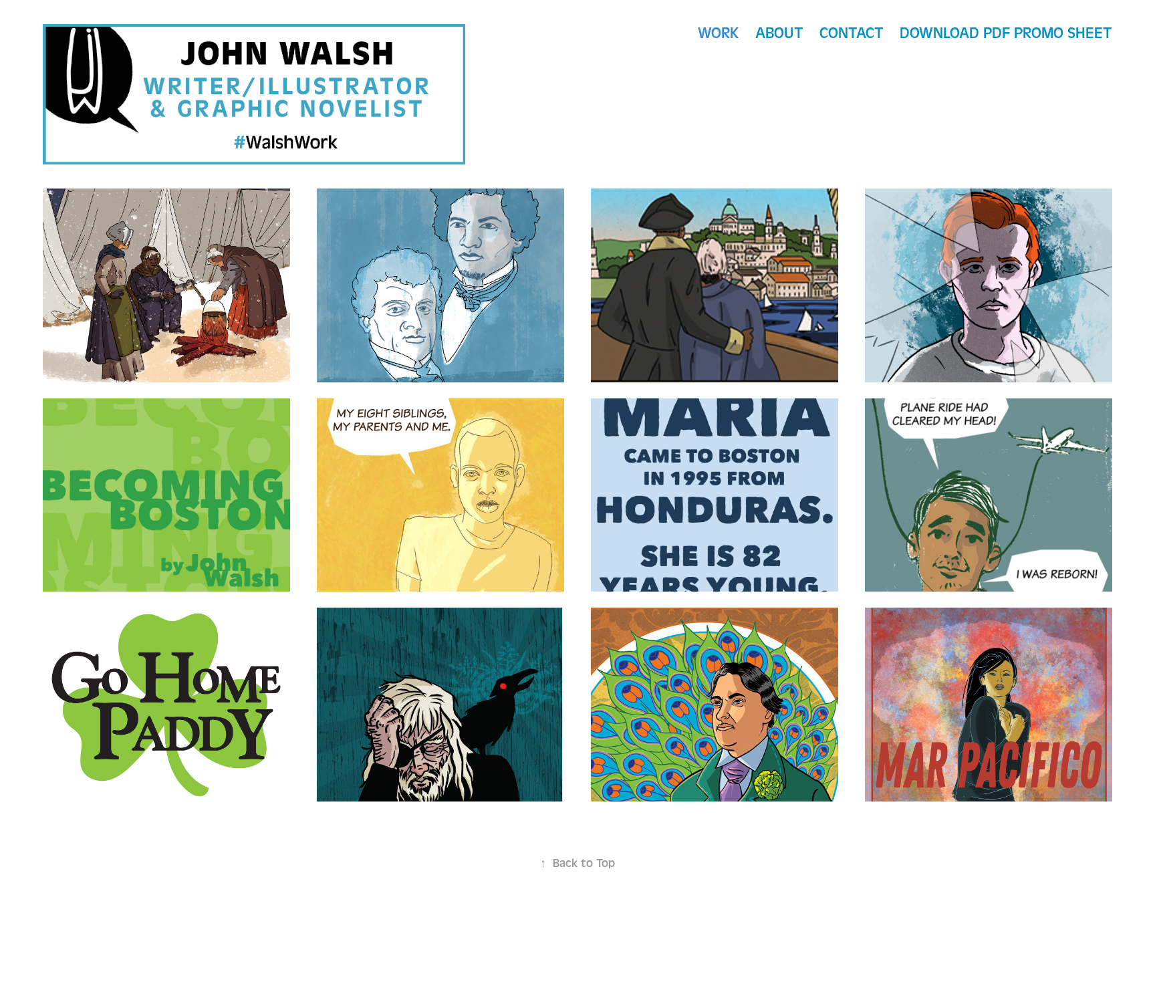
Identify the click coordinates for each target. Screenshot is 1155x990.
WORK (718, 33)
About (779, 33)
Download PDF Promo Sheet (1006, 33)
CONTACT (851, 33)
